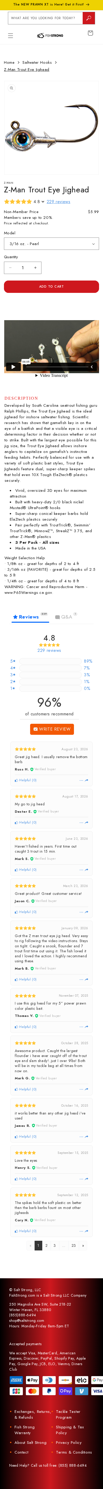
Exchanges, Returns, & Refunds (33, 1414)
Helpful (24, 780)
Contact (21, 1452)
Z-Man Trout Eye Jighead (26, 69)
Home (9, 62)
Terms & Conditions (74, 1452)
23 (74, 1245)
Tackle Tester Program (68, 1414)
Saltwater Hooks (37, 62)
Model (9, 233)
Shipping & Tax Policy (70, 1430)
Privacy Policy (69, 1442)
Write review (54, 729)
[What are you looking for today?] (89, 18)
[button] (10, 35)
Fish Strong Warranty (25, 1430)
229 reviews (59, 202)
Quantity (11, 257)
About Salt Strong (30, 1442)
